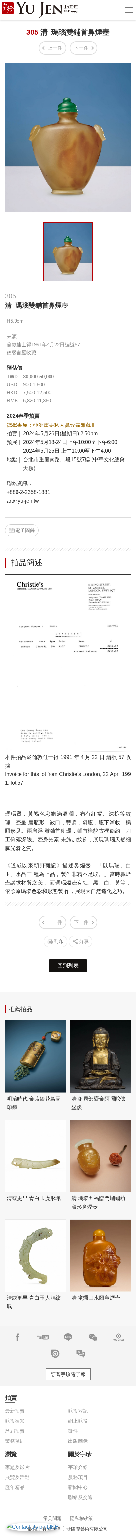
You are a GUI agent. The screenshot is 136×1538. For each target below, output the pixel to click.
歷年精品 (15, 1487)
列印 (59, 941)
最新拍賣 (15, 1411)
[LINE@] (68, 1337)
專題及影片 (17, 1467)
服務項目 (78, 1477)
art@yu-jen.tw (23, 501)
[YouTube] (43, 1337)
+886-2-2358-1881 (28, 492)
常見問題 (52, 1518)
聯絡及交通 (80, 1497)
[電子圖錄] (55, 1353)
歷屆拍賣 (15, 1431)
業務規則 (15, 1441)
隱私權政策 (81, 1518)
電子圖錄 (25, 530)
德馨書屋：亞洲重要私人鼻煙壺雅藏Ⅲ (51, 425)
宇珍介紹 (78, 1467)
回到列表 (68, 965)
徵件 (73, 1431)
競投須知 (15, 1421)
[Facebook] (17, 1337)
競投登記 (78, 1411)
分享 (84, 941)
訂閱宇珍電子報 (68, 1374)
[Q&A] (80, 1353)
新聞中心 (78, 1487)
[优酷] (118, 1337)
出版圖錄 (78, 1441)
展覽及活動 (17, 1477)
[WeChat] (93, 1337)
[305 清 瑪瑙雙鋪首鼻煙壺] (68, 251)
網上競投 (78, 1421)
